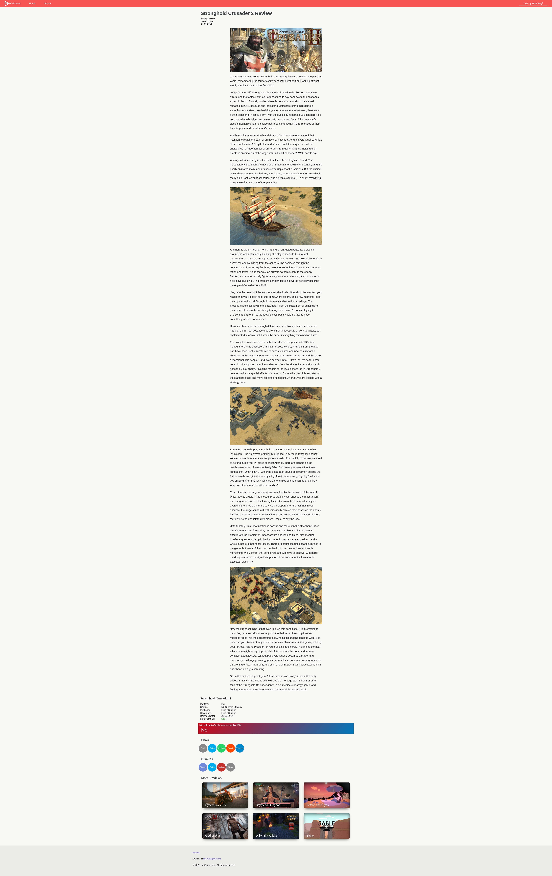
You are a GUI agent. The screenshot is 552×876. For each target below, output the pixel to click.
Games (47, 3)
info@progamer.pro (212, 859)
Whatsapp (221, 748)
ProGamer (15, 3)
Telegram (240, 748)
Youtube (221, 767)
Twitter (212, 748)
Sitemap (196, 852)
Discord (203, 767)
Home (32, 3)
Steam (230, 767)
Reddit (230, 748)
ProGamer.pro (208, 865)
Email (203, 748)
